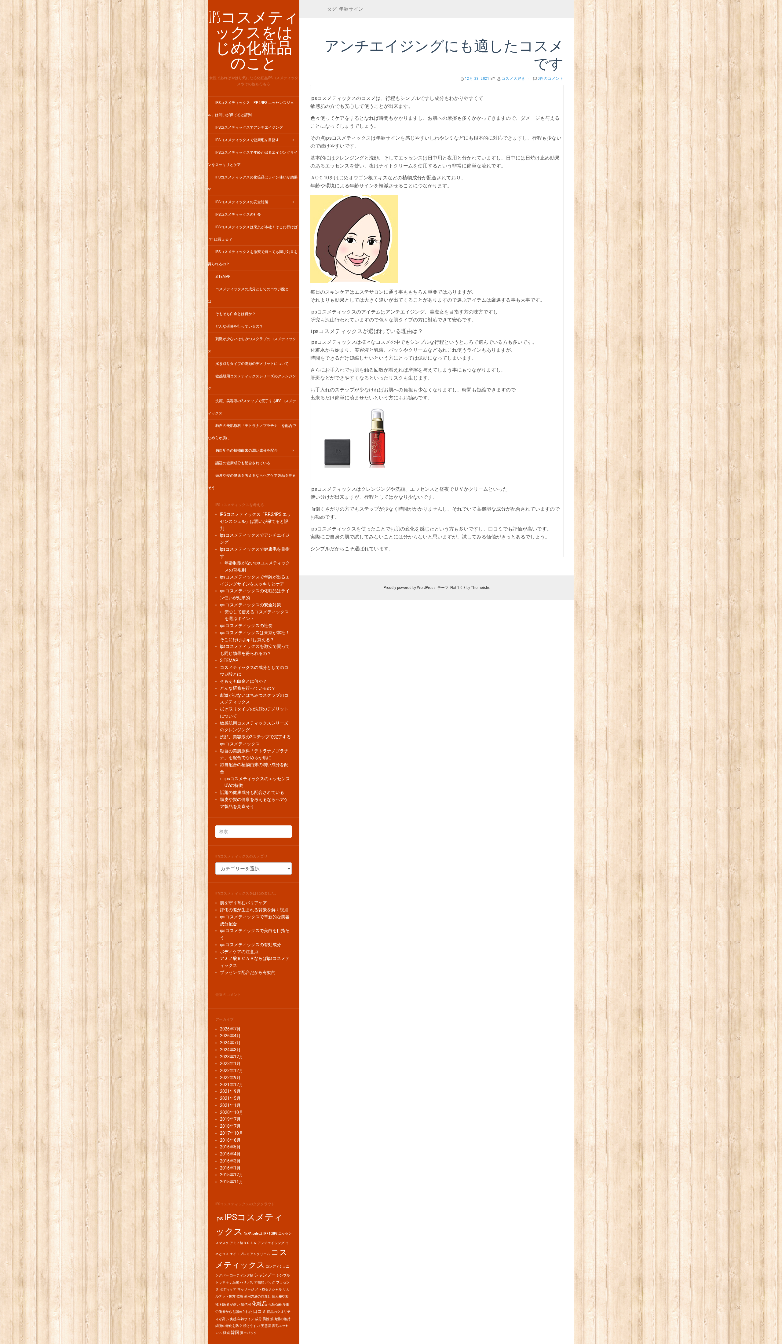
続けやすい (251, 1326)
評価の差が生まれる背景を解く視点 (254, 909)
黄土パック (248, 1333)
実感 (233, 1319)
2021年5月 (230, 1098)
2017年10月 (231, 1133)
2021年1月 (230, 1105)
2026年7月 (230, 1028)
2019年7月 (230, 1119)
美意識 (266, 1326)
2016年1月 (230, 1168)
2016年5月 (230, 1146)
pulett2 (257, 1234)
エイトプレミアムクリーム (250, 1254)
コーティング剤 (241, 1275)
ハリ (243, 1282)
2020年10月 (231, 1112)
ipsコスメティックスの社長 (238, 214)
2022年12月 (231, 1070)
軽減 (226, 1333)
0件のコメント (551, 78)
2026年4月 (230, 1035)
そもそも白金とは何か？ (235, 314)
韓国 (235, 1332)
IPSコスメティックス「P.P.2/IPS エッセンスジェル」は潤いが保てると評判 (255, 521)
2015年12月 (231, 1174)
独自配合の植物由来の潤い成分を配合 (246, 450)
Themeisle (480, 588)
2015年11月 (231, 1181)
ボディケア (228, 1289)
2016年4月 (230, 1153)
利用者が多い (230, 1304)
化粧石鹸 (275, 1304)
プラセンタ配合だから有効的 (248, 972)
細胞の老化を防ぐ (228, 1326)
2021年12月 (231, 1084)
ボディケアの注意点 (239, 951)
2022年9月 (230, 1077)
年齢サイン (245, 1319)
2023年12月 (231, 1056)
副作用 (246, 1304)
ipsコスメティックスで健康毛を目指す (247, 140)
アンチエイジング (271, 1243)
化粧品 (259, 1304)
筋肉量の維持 (280, 1319)
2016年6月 (230, 1140)
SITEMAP (222, 276)
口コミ (259, 1311)
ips (219, 1218)
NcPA (247, 1234)
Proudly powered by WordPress (410, 588)
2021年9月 (230, 1091)
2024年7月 (230, 1042)
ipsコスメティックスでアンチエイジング (249, 127)
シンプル (283, 1275)
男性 (266, 1319)
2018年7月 (230, 1126)
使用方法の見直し (257, 1296)
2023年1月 (230, 1063)
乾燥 (239, 1296)
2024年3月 (230, 1049)
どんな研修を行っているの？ (239, 326)
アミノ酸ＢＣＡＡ (243, 1243)
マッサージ (245, 1289)
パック (270, 1282)
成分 (258, 1319)
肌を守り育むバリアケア (243, 902)
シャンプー (265, 1275)
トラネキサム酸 (227, 1282)
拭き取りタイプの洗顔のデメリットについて (252, 364)
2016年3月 (230, 1161)
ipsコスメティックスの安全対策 (241, 202)
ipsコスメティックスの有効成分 (250, 944)
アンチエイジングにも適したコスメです (444, 54)
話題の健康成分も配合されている (242, 463)
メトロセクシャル (268, 1289)
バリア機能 (255, 1282)
